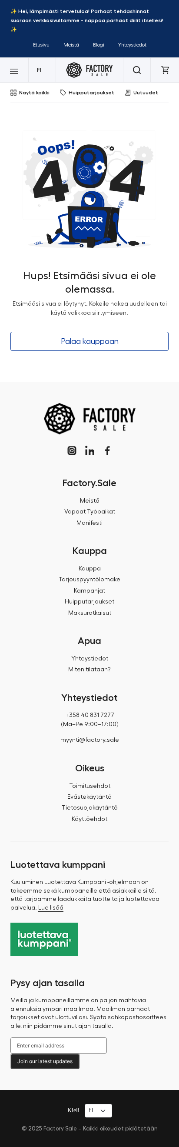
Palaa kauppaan (90, 341)
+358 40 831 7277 (89, 715)
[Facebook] (107, 450)
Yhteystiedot (132, 44)
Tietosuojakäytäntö (90, 808)
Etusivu (41, 44)
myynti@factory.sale (89, 740)
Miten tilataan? (89, 670)
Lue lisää (50, 908)
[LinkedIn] (89, 450)
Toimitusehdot (89, 786)
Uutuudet (145, 92)
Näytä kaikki (34, 92)
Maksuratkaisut (89, 613)
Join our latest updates (45, 1061)
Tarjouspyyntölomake (89, 580)
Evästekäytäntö (89, 797)
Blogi (98, 44)
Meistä (71, 44)
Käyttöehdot (89, 819)
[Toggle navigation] (14, 70)
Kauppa (90, 569)
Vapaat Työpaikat (89, 512)
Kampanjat (89, 591)
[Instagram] (71, 450)
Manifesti (89, 523)
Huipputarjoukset (91, 92)
